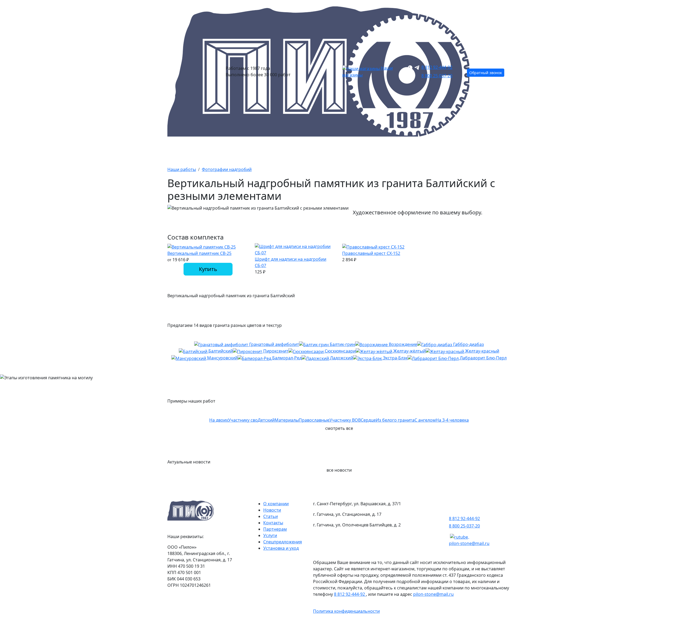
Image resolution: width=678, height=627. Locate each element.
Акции (274, 150)
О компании (276, 504)
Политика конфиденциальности (346, 611)
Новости (272, 510)
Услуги (270, 535)
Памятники (226, 150)
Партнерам (275, 529)
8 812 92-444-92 (436, 67)
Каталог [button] (178, 150)
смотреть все (339, 428)
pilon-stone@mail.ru (469, 543)
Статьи (270, 516)
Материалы (322, 150)
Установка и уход (281, 548)
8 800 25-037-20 (436, 76)
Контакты (496, 150)
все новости (339, 470)
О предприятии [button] (437, 150)
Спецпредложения (282, 542)
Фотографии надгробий (227, 169)
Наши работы (377, 150)
